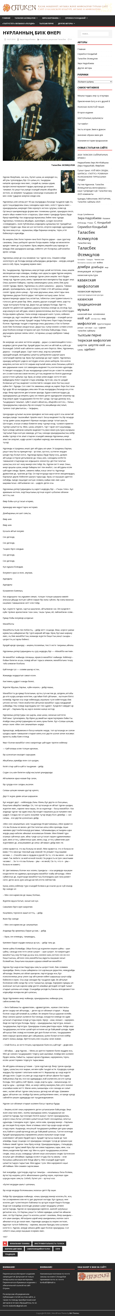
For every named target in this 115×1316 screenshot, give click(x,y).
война (100, 262)
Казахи (106, 218)
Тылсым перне (46, 23)
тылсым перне (89, 335)
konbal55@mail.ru (47, 1282)
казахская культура (88, 275)
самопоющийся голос (38, 1249)
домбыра (97, 267)
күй (87, 318)
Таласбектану (84, 243)
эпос (108, 345)
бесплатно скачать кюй (87, 263)
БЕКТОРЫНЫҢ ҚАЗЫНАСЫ (90, 118)
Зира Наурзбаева (50, 18)
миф (104, 318)
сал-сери (88, 328)
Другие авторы (65, 23)
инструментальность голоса (49, 1243)
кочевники (99, 314)
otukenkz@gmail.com (18, 1305)
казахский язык (85, 314)
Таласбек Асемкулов (88, 235)
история (97, 271)
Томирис (90, 260)
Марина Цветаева (13, 1249)
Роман (90, 223)
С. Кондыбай (102, 222)
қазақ (80, 349)
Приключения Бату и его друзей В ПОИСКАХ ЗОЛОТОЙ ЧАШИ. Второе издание (94, 107)
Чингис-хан (99, 259)
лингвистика (95, 319)
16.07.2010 (11, 39)
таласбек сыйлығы (86, 330)
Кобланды (82, 223)
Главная (6, 18)
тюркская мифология (94, 340)
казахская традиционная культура (90, 295)
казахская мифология (88, 283)
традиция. (10, 1254)
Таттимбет (83, 123)
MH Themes (74, 1313)
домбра (84, 266)
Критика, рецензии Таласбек (53, 39)
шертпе (82, 345)
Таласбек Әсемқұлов (25, 18)
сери (57, 1249)
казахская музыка (89, 291)
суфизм (102, 327)
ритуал (80, 328)
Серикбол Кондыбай (75, 18)
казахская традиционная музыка (89, 304)
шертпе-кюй (96, 345)
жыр (106, 267)
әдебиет (89, 349)
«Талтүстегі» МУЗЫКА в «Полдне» (18, 23)
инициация (84, 271)
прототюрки (104, 323)
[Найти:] (94, 33)
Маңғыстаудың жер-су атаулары (93, 95)
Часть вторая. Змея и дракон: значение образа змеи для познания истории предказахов (93, 135)
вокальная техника (19, 1243)
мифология (87, 323)
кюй (81, 318)
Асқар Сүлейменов (86, 214)
